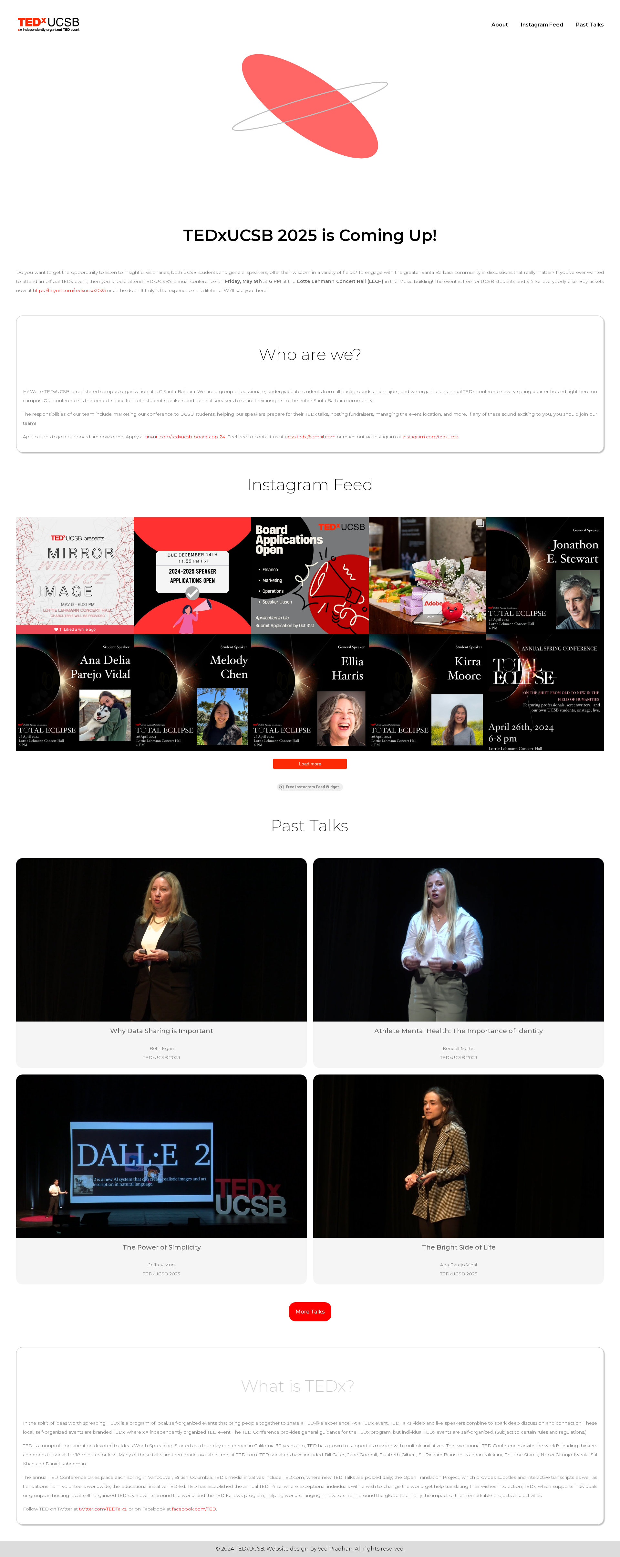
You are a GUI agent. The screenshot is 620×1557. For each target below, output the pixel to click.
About (499, 25)
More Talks (310, 1312)
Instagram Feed (542, 25)
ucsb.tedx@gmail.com (310, 437)
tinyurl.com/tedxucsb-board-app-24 (185, 437)
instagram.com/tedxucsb (431, 437)
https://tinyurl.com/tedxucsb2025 (69, 290)
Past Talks (590, 25)
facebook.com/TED (194, 1509)
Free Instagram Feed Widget (312, 787)
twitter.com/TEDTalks (102, 1509)
